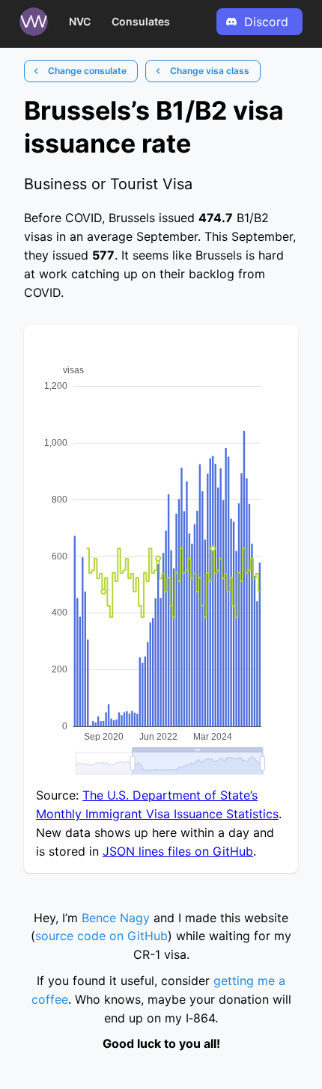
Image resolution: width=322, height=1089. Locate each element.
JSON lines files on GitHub (178, 851)
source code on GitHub (101, 935)
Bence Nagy (116, 917)
